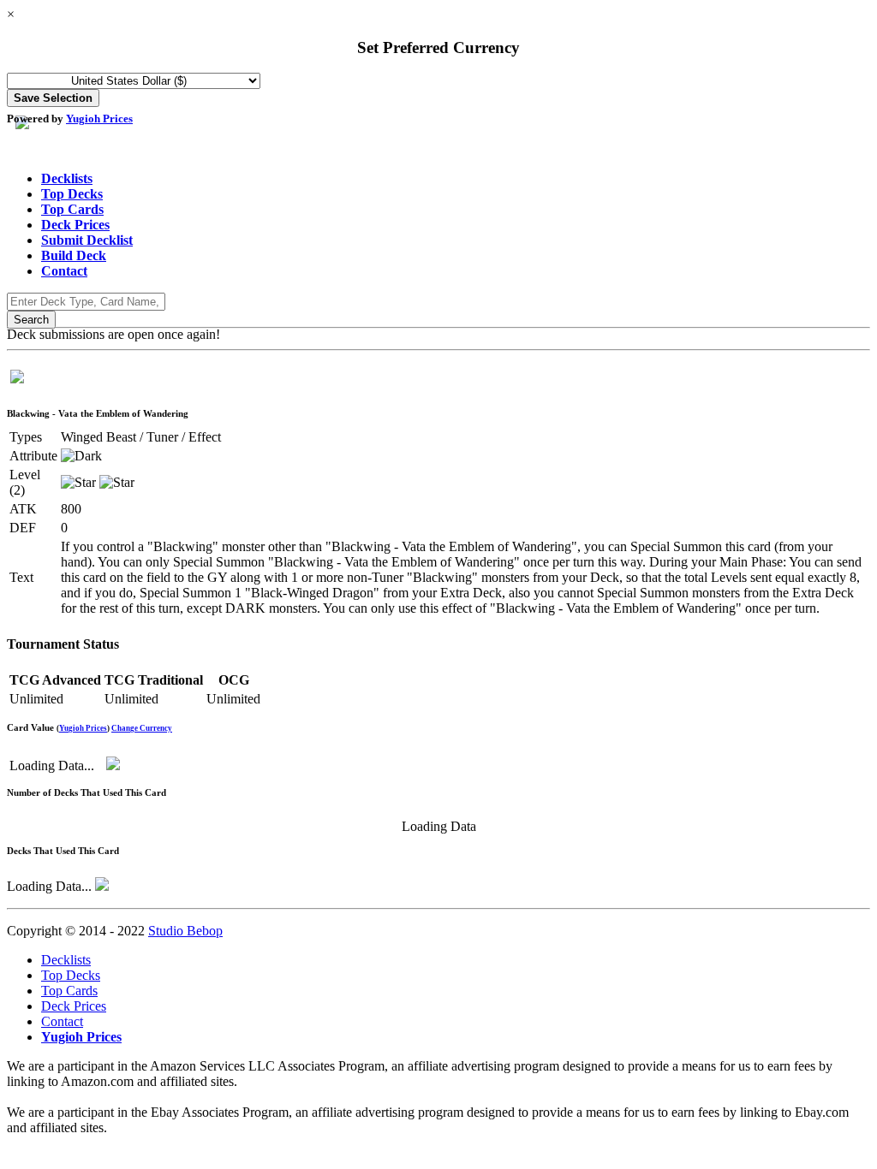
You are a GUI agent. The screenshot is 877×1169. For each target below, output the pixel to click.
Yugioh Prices (99, 118)
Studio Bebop (185, 930)
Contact (64, 271)
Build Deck (73, 255)
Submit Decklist (87, 240)
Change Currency (141, 728)
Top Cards (72, 209)
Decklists (66, 178)
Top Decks (72, 194)
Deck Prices (75, 224)
